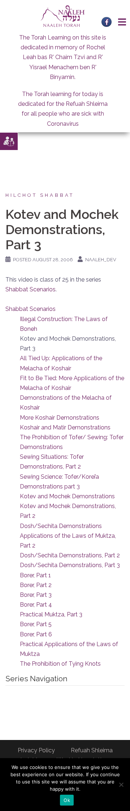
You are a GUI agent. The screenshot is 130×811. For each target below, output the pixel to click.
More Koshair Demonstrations (59, 417)
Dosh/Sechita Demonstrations (61, 526)
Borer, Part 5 (36, 624)
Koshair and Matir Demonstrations (65, 427)
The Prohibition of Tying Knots (60, 663)
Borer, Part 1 (35, 575)
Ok (67, 800)
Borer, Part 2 (36, 585)
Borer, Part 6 (36, 634)
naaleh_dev (100, 259)
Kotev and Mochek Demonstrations (67, 496)
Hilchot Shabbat (39, 195)
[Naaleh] (62, 15)
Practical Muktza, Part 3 (51, 614)
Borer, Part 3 (36, 594)
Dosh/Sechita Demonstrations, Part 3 (70, 565)
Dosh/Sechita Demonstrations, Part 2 (70, 555)
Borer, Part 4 (36, 604)
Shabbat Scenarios (30, 289)
